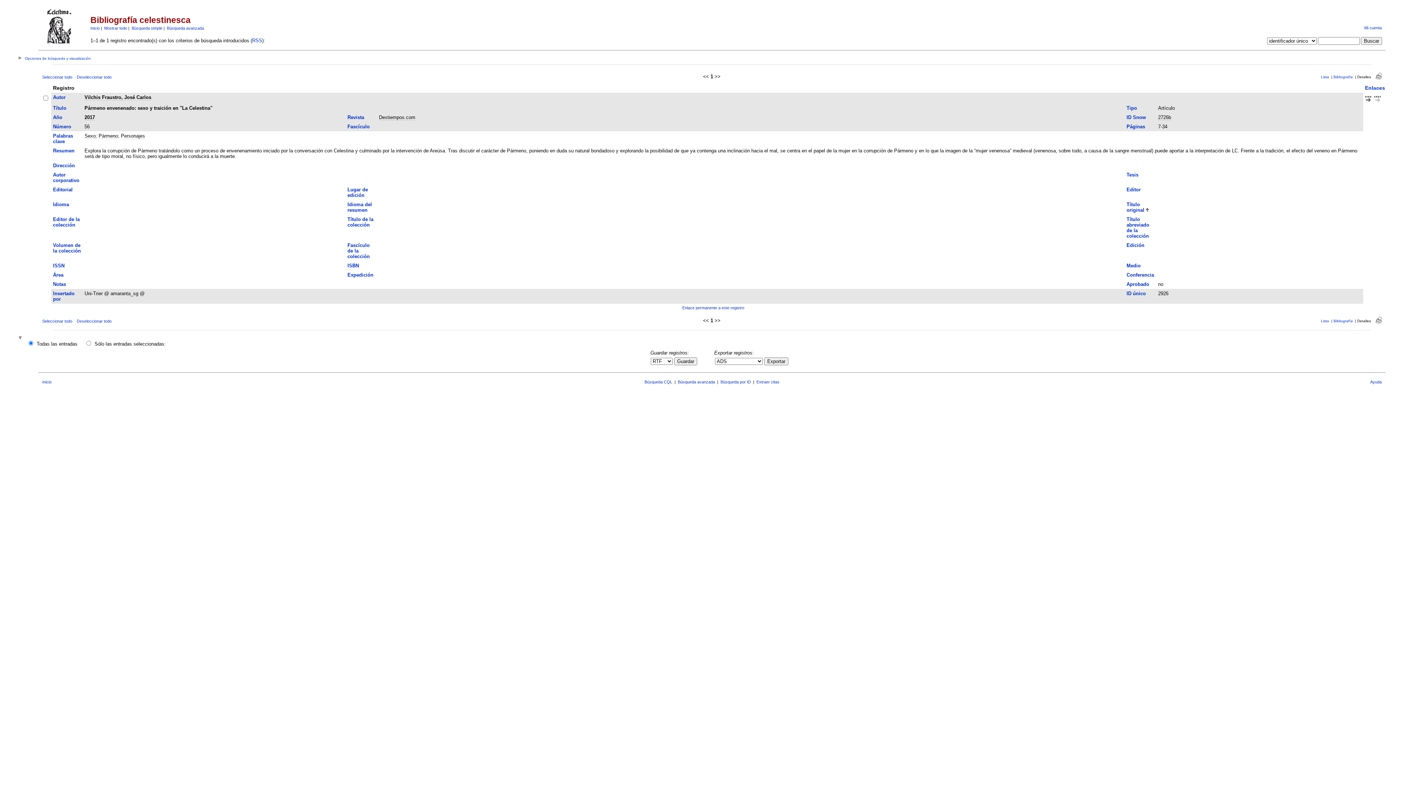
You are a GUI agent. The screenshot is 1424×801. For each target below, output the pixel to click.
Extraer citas (767, 382)
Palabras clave (63, 138)
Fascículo (358, 126)
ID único (1136, 293)
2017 (90, 117)
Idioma (61, 204)
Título (59, 108)
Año (57, 117)
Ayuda (1376, 382)
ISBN (353, 265)
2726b (1164, 117)
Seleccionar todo (57, 77)
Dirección (64, 165)
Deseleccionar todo (94, 77)
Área (58, 275)
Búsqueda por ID (736, 382)
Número (62, 126)
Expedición (360, 275)
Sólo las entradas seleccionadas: (130, 344)
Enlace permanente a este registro (713, 308)
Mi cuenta (1373, 28)
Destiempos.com (397, 117)
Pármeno (108, 136)
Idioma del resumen (359, 207)
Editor (1134, 189)
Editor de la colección (66, 222)
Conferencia (1140, 275)
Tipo (1132, 108)
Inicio (95, 28)
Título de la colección (360, 222)
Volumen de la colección (67, 248)
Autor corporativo (66, 177)
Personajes (133, 136)
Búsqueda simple (147, 28)
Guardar (685, 361)
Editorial (63, 189)
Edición (1135, 245)
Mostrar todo (115, 28)
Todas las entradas (57, 344)
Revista (355, 117)
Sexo (90, 136)
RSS (257, 40)
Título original (1135, 207)
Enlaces (1375, 88)
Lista (1325, 77)
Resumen (64, 151)
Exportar (776, 361)
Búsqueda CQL (658, 382)
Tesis (1132, 175)
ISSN (59, 265)
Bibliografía (1343, 77)
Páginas (1136, 126)
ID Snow (1136, 117)
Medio (1134, 265)
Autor (59, 97)
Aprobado (1138, 284)
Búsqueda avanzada (185, 28)
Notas (59, 284)
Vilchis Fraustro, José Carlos (118, 97)
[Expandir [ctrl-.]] (21, 338)
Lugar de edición (357, 192)
